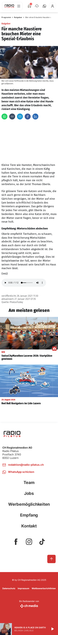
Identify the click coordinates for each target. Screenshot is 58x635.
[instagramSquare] (29, 542)
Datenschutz (8, 588)
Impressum (23, 588)
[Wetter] (37, 6)
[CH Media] (29, 605)
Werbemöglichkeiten (29, 504)
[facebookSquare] (16, 542)
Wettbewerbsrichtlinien (44, 588)
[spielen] (52, 629)
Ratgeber (18, 17)
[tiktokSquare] (42, 542)
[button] (44, 6)
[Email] (20, 116)
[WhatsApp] (4, 116)
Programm (6, 17)
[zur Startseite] (9, 6)
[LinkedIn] (35, 116)
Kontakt (29, 525)
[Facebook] (28, 116)
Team (29, 482)
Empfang (29, 515)
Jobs (29, 493)
